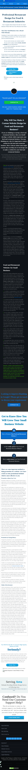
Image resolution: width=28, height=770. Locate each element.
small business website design (14, 183)
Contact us (14, 102)
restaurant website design (8, 166)
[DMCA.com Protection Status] (14, 768)
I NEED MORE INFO (14, 717)
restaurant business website (17, 565)
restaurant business (18, 297)
